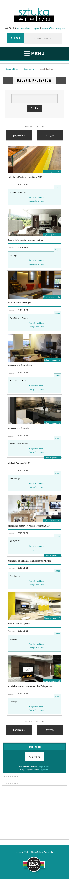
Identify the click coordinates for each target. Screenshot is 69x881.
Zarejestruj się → (44, 766)
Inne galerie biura (36, 200)
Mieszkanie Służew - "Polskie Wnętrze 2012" (29, 525)
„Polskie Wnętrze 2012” (19, 463)
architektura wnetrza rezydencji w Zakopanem (30, 686)
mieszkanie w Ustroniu (18, 428)
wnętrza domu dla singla (19, 302)
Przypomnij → (44, 769)
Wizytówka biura (36, 197)
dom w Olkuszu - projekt (19, 623)
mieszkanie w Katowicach (20, 365)
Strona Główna (12, 68)
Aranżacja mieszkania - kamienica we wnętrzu (29, 560)
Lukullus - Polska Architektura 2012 (25, 177)
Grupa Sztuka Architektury (43, 851)
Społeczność (29, 68)
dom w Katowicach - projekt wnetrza (25, 239)
